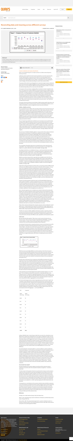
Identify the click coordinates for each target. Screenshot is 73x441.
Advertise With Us (4, 433)
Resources (49, 9)
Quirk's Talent (21, 434)
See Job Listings (22, 429)
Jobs (44, 9)
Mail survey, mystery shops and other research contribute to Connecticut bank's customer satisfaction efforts (63, 70)
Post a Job (21, 430)
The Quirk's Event (4, 431)
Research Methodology (5, 73)
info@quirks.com (58, 433)
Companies (33, 9)
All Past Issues (21, 421)
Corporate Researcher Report (42, 430)
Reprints (25, 440)
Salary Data (39, 432)
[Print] (1, 82)
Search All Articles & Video (23, 422)
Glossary (38, 429)
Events (39, 9)
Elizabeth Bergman (6, 28)
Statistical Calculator (41, 434)
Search (5, 17)
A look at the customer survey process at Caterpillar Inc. (63, 30)
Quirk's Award (58, 422)
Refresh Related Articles (64, 82)
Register (69, 9)
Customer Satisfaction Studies (6, 68)
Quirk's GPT (56, 9)
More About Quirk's (4, 429)
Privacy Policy (21, 440)
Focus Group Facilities (41, 421)
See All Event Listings (59, 419)
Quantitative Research (5, 69)
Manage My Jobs (22, 432)
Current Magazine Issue (23, 419)
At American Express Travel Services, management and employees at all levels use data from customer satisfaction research (63, 56)
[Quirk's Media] (5, 9)
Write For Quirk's (22, 424)
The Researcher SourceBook (42, 419)
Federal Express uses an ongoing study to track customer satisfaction (63, 43)
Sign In (62, 9)
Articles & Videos (25, 9)
